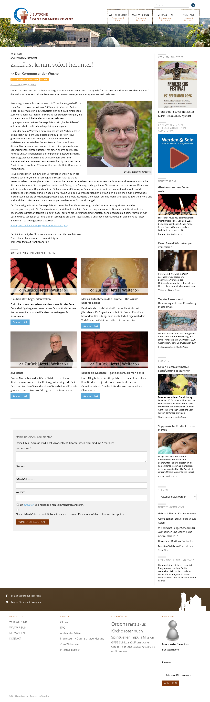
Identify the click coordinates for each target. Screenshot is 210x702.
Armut (145, 647)
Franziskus (136, 624)
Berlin (125, 651)
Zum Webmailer (70, 644)
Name (20, 466)
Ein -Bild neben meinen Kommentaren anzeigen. (52, 504)
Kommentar (32, 79)
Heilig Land (126, 646)
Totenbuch (133, 631)
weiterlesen (181, 417)
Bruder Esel (187, 541)
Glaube (115, 646)
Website (20, 492)
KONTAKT (188, 17)
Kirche (117, 631)
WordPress (46, 696)
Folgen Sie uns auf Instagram (26, 602)
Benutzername (170, 649)
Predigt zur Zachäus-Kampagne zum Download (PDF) (39, 225)
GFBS (114, 642)
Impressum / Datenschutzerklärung (82, 638)
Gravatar (29, 504)
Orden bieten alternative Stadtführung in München (174, 368)
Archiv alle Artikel (70, 633)
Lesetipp (137, 646)
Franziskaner (48, 15)
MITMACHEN (165, 17)
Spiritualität (126, 642)
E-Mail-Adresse (25, 479)
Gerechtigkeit (18, 79)
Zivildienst (16, 373)
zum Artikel (20, 322)
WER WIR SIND (118, 17)
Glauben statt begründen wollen (30, 299)
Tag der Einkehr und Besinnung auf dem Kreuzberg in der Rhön (177, 303)
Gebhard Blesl (166, 513)
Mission (148, 637)
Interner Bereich (70, 649)
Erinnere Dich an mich (178, 675)
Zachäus (44, 79)
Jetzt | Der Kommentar (23, 84)
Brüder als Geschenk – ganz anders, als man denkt (112, 373)
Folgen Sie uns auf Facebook (26, 595)
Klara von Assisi (187, 513)
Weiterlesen (177, 234)
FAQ (62, 627)
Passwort (167, 662)
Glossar (65, 622)
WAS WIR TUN (140, 17)
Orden (118, 623)
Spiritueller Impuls (126, 637)
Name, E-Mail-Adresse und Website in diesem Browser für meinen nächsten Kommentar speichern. (72, 514)
